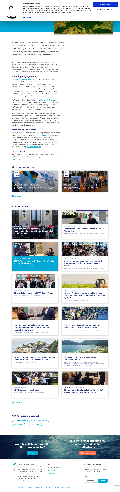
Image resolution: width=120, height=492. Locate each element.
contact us (16, 159)
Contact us (32, 453)
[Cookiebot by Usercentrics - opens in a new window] (11, 17)
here (33, 125)
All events (18, 196)
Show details (27, 17)
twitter (14, 468)
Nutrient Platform (46, 100)
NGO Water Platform (23, 79)
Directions (51, 474)
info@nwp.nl (52, 470)
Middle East (43, 420)
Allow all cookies (105, 4)
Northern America (19, 420)
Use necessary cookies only (105, 9)
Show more (18, 402)
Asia (38, 424)
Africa (33, 420)
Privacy (20, 487)
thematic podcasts (34, 147)
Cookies (29, 487)
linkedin (14, 470)
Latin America (18, 424)
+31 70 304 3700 (54, 467)
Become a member (87, 453)
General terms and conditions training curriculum (53, 487)
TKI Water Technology (40, 135)
